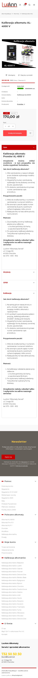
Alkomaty (16, 13)
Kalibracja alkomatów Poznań (12, 571)
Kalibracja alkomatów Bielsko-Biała (14, 577)
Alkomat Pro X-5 (7, 522)
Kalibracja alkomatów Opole (12, 598)
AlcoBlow (5, 531)
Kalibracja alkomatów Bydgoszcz (13, 580)
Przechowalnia (7, 553)
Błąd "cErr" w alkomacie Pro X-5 (13, 631)
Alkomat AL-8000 (8, 519)
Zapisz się (8, 457)
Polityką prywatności (22, 465)
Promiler (20, 104)
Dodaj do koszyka (15, 133)
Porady (4, 537)
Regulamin (24, 462)
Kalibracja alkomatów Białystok (13, 563)
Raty (3, 501)
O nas (4, 628)
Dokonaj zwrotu (7, 486)
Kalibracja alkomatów (9, 534)
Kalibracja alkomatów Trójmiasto (13, 607)
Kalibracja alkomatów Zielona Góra (14, 574)
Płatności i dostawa (8, 507)
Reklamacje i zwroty (9, 495)
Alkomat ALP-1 (7, 525)
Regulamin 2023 (7, 498)
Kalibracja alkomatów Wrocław (12, 616)
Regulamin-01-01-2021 (9, 492)
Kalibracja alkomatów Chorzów (13, 586)
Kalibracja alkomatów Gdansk (12, 569)
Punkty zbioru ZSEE (9, 510)
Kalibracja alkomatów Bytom (12, 583)
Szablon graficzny (12, 675)
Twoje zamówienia (8, 547)
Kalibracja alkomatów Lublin (12, 566)
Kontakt (4, 634)
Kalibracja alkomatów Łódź (11, 595)
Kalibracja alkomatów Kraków (12, 592)
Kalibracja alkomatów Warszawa (13, 613)
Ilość (4, 122)
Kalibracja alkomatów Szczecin (12, 604)
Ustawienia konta (8, 550)
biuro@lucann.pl (8, 657)
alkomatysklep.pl (6, 13)
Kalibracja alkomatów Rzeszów (13, 601)
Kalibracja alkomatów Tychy (11, 610)
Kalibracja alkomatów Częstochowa (14, 589)
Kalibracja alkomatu (27, 13)
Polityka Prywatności (9, 504)
